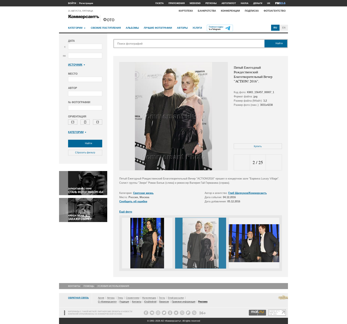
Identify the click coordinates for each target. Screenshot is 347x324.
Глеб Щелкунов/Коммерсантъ (247, 193)
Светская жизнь (143, 193)
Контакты (74, 286)
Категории (75, 27)
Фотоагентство (275, 10)
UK (268, 3)
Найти (88, 143)
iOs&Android (150, 301)
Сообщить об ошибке (133, 201)
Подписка (252, 10)
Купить (258, 146)
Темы (120, 297)
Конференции (230, 10)
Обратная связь (78, 297)
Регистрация (86, 3)
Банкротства (207, 10)
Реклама (202, 301)
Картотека (186, 10)
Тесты (162, 297)
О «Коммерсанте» (107, 301)
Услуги (197, 27)
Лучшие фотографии (158, 27)
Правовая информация (183, 301)
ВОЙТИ (72, 3)
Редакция (124, 301)
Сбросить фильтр (85, 152)
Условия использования (113, 286)
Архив (101, 297)
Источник (75, 64)
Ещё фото (125, 211)
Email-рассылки (176, 297)
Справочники (132, 297)
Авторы (182, 27)
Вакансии (164, 301)
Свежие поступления (106, 27)
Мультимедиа (149, 297)
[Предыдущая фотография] (242, 162)
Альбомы (132, 27)
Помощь (89, 286)
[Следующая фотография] (274, 162)
